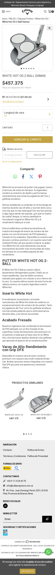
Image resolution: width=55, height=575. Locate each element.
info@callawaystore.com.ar (20, 486)
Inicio (4, 18)
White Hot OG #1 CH (14, 415)
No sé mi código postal (12, 162)
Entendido (27, 571)
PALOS (12, 18)
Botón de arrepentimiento (27, 556)
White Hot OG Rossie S (41, 415)
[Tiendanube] (27, 543)
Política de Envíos (36, 450)
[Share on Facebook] (23, 177)
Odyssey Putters (25, 18)
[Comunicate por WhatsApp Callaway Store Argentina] (48, 551)
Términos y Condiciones (14, 456)
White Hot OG (41, 18)
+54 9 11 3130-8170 (16, 481)
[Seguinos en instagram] (5, 506)
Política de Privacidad (38, 456)
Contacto (7, 450)
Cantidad (7, 127)
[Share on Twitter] (31, 177)
